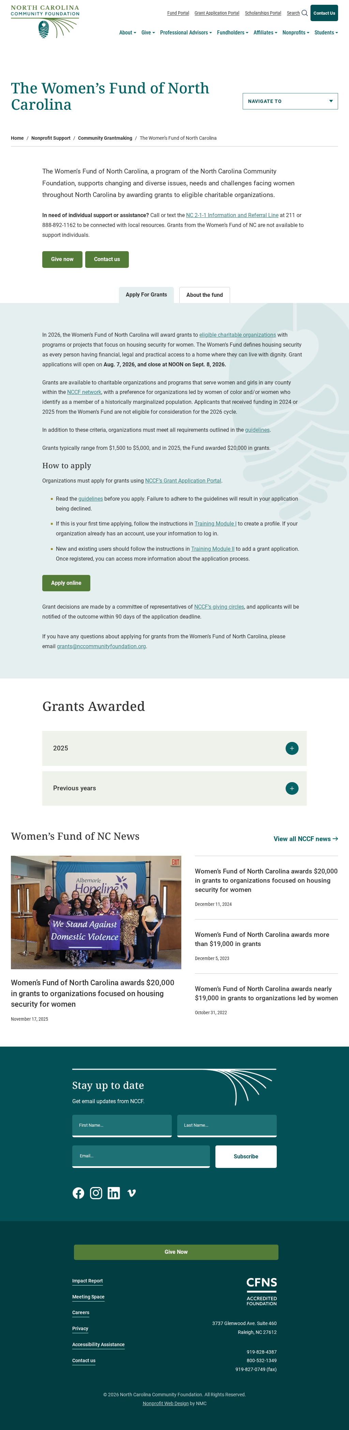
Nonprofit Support (51, 138)
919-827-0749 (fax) (256, 1369)
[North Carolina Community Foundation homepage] (45, 22)
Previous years (74, 788)
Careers (80, 1312)
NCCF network (84, 392)
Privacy (80, 1329)
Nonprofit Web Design (166, 1403)
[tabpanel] (174, 490)
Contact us (107, 259)
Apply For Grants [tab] (146, 294)
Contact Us (324, 13)
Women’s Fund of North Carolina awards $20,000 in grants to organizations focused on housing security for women (92, 993)
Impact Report (87, 1281)
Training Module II (212, 549)
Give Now (176, 1252)
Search (293, 13)
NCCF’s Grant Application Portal (183, 480)
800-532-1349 (262, 1361)
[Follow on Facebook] (78, 1193)
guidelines (257, 430)
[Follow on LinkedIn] (114, 1193)
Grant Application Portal (217, 13)
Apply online (66, 583)
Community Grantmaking (105, 138)
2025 (60, 748)
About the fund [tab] (204, 295)
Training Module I (216, 523)
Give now (62, 259)
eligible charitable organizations (237, 335)
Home (17, 138)
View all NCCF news (302, 839)
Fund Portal (178, 13)
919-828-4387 (262, 1352)
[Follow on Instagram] (96, 1193)
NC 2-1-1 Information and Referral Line (232, 215)
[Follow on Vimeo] (131, 1193)
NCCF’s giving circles (219, 607)
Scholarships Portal (263, 13)
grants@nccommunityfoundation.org (101, 646)
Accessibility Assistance (98, 1345)
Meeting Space (88, 1297)
